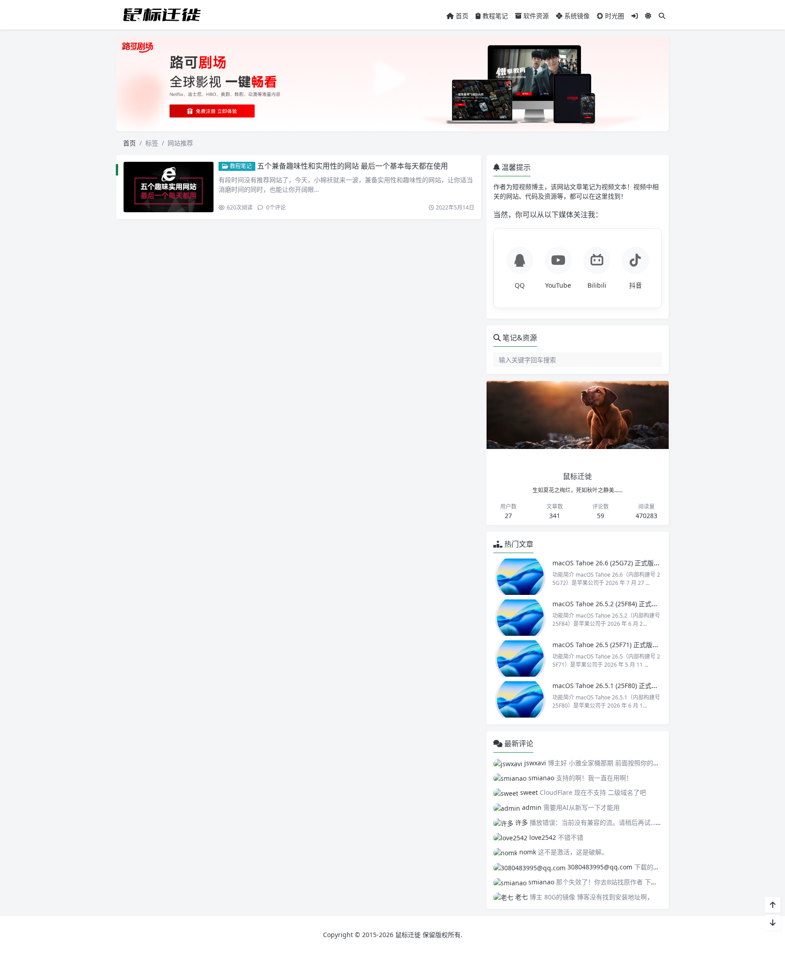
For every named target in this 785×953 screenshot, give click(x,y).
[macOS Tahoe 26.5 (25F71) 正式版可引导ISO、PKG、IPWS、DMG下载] (520, 658)
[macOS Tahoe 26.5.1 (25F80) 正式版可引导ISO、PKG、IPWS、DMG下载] (520, 699)
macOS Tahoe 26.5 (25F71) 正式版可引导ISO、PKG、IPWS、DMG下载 (654, 644)
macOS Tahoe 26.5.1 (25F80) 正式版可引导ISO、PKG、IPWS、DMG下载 (657, 685)
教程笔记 (494, 15)
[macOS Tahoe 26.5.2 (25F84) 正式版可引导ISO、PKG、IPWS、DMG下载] (520, 617)
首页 (461, 15)
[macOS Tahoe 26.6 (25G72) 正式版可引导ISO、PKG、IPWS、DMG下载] (520, 577)
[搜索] (662, 15)
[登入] (634, 15)
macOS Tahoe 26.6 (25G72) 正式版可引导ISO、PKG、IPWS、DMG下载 (655, 563)
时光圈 (613, 15)
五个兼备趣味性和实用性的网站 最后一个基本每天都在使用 (352, 166)
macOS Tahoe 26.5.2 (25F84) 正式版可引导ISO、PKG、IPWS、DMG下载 (657, 603)
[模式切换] (648, 15)
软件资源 (535, 15)
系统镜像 (576, 15)
